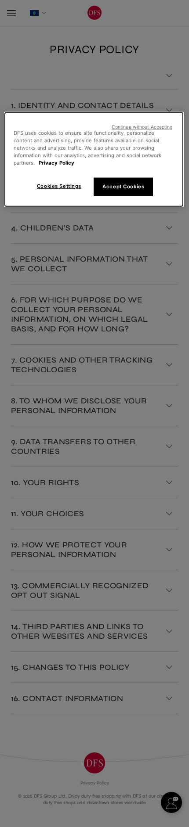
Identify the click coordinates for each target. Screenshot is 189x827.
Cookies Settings (59, 186)
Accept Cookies (123, 186)
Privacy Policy (56, 163)
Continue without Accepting (142, 126)
